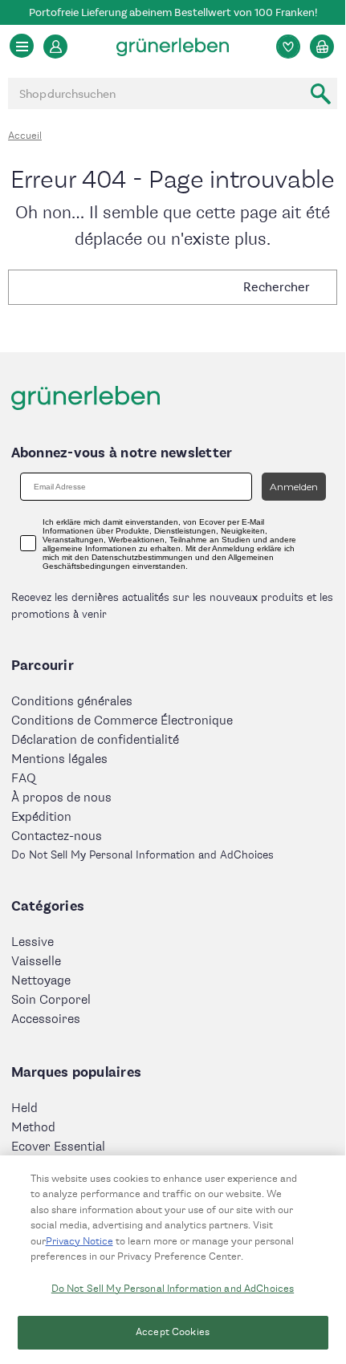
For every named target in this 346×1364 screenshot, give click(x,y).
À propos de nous (61, 798)
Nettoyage (41, 980)
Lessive (32, 942)
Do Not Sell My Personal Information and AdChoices (172, 1288)
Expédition (41, 817)
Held (24, 1108)
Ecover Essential (58, 1147)
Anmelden (294, 487)
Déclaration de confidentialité (95, 740)
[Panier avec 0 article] (322, 47)
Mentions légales (59, 759)
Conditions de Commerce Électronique (122, 721)
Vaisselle (36, 961)
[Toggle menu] (22, 46)
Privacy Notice (79, 1241)
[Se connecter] (55, 47)
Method (33, 1127)
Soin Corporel (51, 1000)
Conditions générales (71, 701)
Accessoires (45, 1019)
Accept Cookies (173, 1331)
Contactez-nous (56, 836)
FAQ (23, 778)
